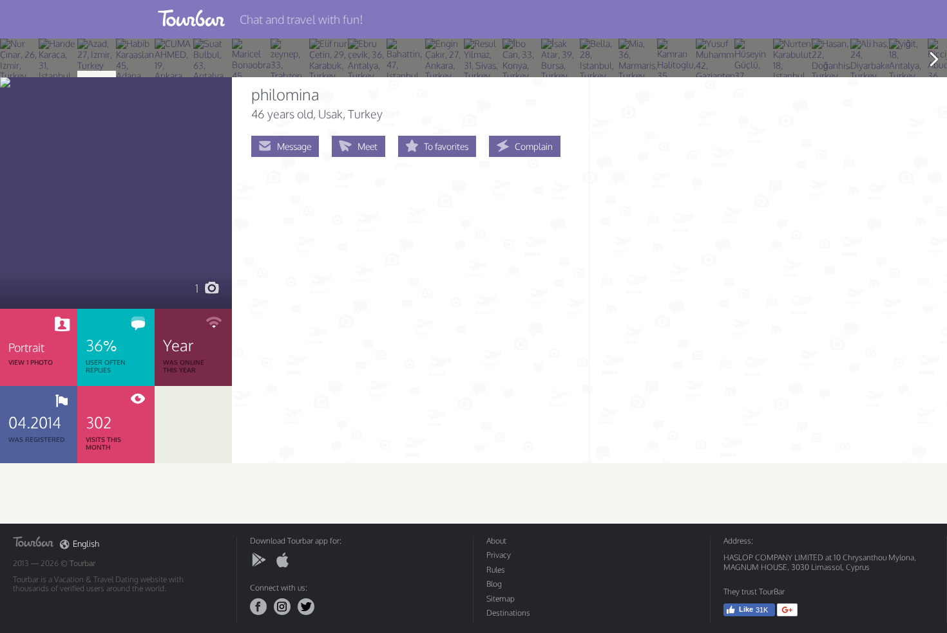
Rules (495, 569)
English (86, 544)
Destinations (508, 613)
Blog (494, 584)
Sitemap (500, 598)
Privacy (498, 555)
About (496, 541)
